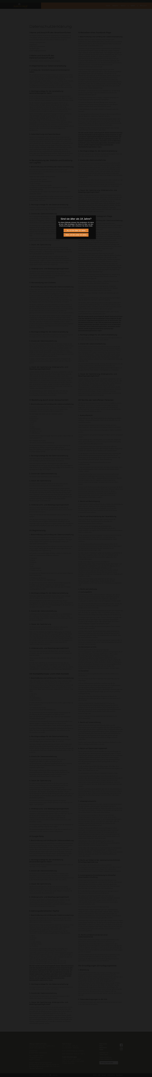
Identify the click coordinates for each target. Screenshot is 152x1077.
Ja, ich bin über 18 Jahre (76, 230)
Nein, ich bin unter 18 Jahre (76, 235)
